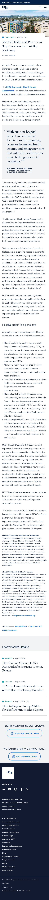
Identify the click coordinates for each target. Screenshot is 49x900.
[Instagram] (17, 789)
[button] (45, 7)
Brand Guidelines (8, 829)
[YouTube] (11, 789)
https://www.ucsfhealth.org (24, 616)
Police (4, 863)
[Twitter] (29, 789)
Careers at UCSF (8, 839)
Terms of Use (7, 887)
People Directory (8, 860)
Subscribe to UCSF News (27, 733)
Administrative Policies (10, 825)
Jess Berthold (10, 55)
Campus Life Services (10, 832)
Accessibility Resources (11, 822)
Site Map (5, 883)
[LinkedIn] (5, 789)
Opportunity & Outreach (11, 856)
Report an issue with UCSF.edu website (16, 891)
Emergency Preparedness (12, 846)
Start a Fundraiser (9, 806)
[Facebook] (23, 789)
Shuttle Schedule (8, 867)
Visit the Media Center (26, 756)
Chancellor (6, 842)
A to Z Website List (9, 818)
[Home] (5, 7)
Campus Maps (7, 836)
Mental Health (21, 626)
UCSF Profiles (7, 870)
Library (4, 853)
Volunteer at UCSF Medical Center (15, 803)
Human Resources (9, 849)
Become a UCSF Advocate (12, 799)
